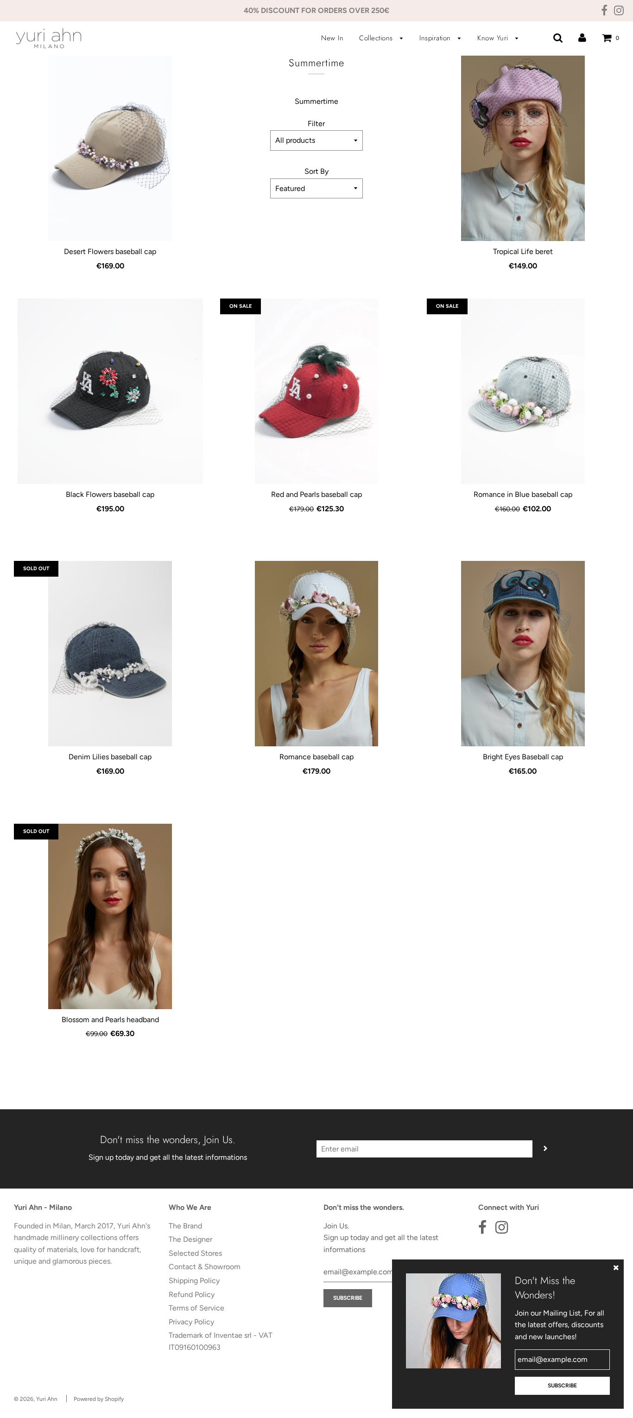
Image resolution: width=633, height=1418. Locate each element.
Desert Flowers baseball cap (110, 251)
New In (332, 38)
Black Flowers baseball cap (110, 494)
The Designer (190, 1239)
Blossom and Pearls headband (110, 1019)
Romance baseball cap (316, 756)
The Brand (185, 1225)
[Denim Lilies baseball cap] (110, 653)
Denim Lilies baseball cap (110, 756)
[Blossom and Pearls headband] (110, 916)
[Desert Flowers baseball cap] (110, 148)
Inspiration (436, 38)
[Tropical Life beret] (523, 148)
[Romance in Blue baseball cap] (523, 391)
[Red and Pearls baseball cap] (316, 391)
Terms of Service (196, 1308)
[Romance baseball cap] (316, 653)
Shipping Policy (194, 1280)
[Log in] (582, 37)
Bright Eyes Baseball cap (523, 756)
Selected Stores (195, 1253)
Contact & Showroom (205, 1266)
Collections (377, 38)
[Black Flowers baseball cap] (110, 391)
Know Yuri (494, 38)
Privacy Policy (191, 1321)
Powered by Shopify (99, 1399)
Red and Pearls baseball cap (316, 494)
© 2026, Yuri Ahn (35, 1399)
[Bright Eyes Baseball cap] (523, 653)
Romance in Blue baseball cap (523, 494)
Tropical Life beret (523, 251)
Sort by (316, 171)
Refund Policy (192, 1294)
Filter (316, 123)
